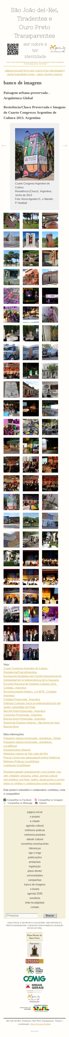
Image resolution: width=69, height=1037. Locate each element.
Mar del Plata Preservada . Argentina (24, 711)
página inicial (13, 70)
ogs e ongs (35, 852)
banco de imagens (34, 884)
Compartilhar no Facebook (19, 800)
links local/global (34, 902)
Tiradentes (32, 18)
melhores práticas (35, 830)
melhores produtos (34, 834)
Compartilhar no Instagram (50, 800)
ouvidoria (35, 898)
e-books (34, 889)
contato (35, 907)
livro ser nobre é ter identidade (43, 70)
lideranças (35, 848)
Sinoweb (34, 1031)
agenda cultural (35, 825)
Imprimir (43, 803)
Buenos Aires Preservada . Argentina (24, 718)
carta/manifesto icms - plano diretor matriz (34, 74)
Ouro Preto (34, 27)
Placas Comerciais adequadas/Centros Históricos (32, 757)
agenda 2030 (34, 893)
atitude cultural (34, 839)
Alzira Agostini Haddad (40, 1024)
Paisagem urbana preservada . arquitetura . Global (32, 738)
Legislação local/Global (17, 765)
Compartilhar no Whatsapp (19, 803)
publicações (35, 857)
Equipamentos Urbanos (17, 749)
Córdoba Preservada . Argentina (22, 699)
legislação (35, 866)
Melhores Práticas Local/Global (21, 761)
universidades (35, 875)
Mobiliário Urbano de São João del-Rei (26, 753)
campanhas (34, 880)
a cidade (35, 821)
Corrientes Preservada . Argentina (23, 715)
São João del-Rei (34, 10)
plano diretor (35, 871)
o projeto (35, 816)
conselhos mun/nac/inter (35, 843)
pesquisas (35, 862)
